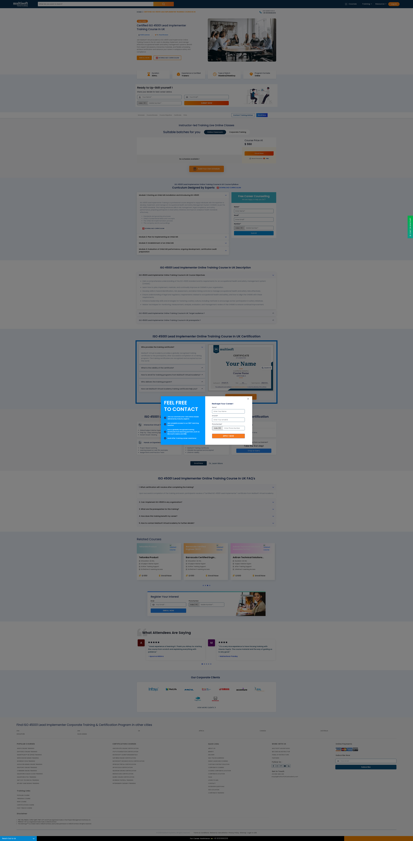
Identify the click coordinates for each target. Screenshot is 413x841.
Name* (214, 407)
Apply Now (228, 436)
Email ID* (215, 416)
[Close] (248, 398)
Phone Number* (217, 424)
